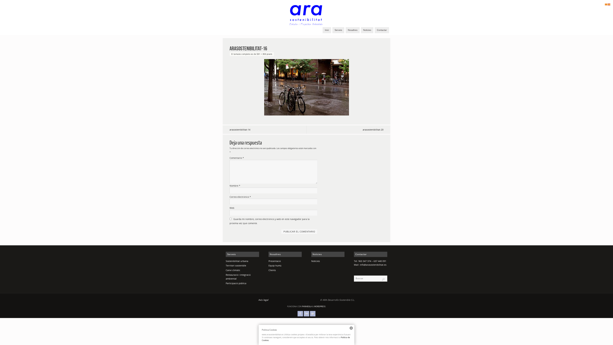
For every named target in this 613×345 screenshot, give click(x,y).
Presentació (275, 261)
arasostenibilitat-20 (373, 129)
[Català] (606, 4)
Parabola (307, 306)
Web (232, 207)
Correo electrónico (240, 196)
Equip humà (275, 265)
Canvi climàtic (233, 270)
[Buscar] (383, 279)
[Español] (609, 4)
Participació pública (236, 283)
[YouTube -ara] (312, 313)
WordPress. (320, 306)
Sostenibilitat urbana (237, 261)
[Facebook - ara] (300, 313)
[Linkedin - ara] (306, 313)
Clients (272, 270)
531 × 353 (261, 54)
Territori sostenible (236, 265)
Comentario (237, 157)
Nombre (235, 185)
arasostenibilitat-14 (240, 129)
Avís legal (263, 299)
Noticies (315, 261)
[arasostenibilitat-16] (306, 87)
